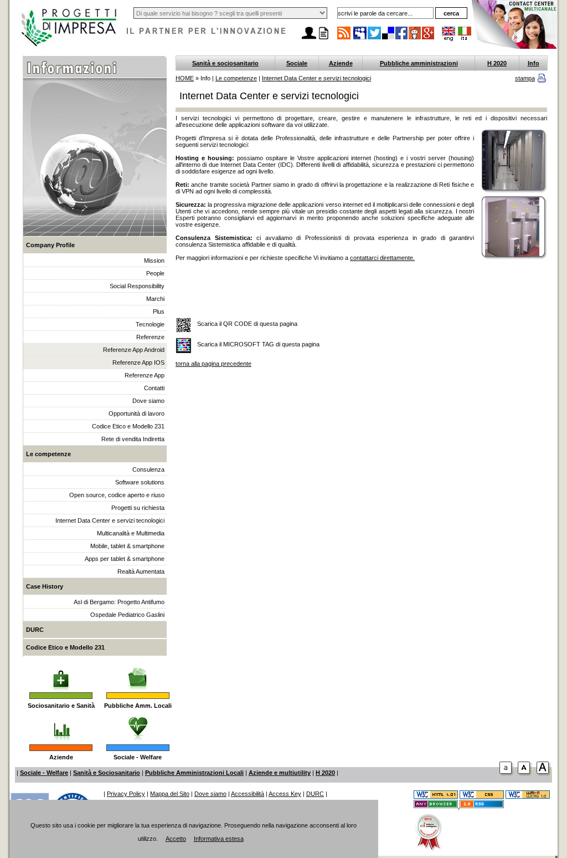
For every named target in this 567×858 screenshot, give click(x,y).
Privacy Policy (126, 793)
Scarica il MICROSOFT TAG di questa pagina (258, 344)
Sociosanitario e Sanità (61, 705)
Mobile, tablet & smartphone (127, 546)
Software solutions (139, 482)
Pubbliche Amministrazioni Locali (194, 772)
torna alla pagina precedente (213, 363)
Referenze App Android (133, 349)
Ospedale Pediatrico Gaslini (127, 614)
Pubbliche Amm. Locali (138, 705)
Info (533, 63)
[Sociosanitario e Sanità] (60, 673)
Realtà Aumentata (140, 571)
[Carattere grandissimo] (544, 776)
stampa (525, 78)
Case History (44, 586)
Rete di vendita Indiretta (132, 439)
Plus (158, 311)
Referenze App (144, 375)
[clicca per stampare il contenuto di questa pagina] (542, 80)
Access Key (285, 793)
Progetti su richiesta (137, 507)
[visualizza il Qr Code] (184, 325)
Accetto (176, 838)
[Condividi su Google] (428, 38)
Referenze (150, 337)
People (155, 273)
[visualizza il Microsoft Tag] (184, 346)
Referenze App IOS (138, 362)
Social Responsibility (137, 286)
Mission (154, 260)
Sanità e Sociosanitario (106, 772)
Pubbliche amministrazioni (419, 63)
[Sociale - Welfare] (137, 725)
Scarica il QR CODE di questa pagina (247, 323)
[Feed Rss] (482, 806)
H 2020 (497, 63)
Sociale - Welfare (138, 757)
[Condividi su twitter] (375, 38)
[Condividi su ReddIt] (415, 38)
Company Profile (50, 245)
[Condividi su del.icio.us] (388, 38)
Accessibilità (247, 793)
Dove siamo (148, 400)
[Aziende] (61, 725)
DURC (35, 629)
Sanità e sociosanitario (225, 63)
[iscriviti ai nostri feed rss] (343, 38)
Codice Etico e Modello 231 (128, 426)
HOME (185, 78)
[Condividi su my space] (360, 38)
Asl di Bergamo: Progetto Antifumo (119, 602)
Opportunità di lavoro (136, 413)
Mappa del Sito (169, 793)
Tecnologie (150, 324)
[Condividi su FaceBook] (402, 38)
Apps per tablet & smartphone (124, 558)
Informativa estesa (219, 838)
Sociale (296, 63)
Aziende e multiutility (280, 772)
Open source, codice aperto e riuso (116, 495)
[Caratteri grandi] (525, 776)
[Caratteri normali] (506, 776)
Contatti (154, 388)
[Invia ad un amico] (309, 39)
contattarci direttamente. (382, 257)
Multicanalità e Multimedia (130, 533)
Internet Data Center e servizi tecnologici (109, 520)
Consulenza (148, 469)
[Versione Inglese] (448, 38)
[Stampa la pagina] (323, 39)
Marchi (155, 298)
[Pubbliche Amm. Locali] (138, 673)
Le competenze (48, 454)
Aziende (61, 757)
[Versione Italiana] (464, 38)
